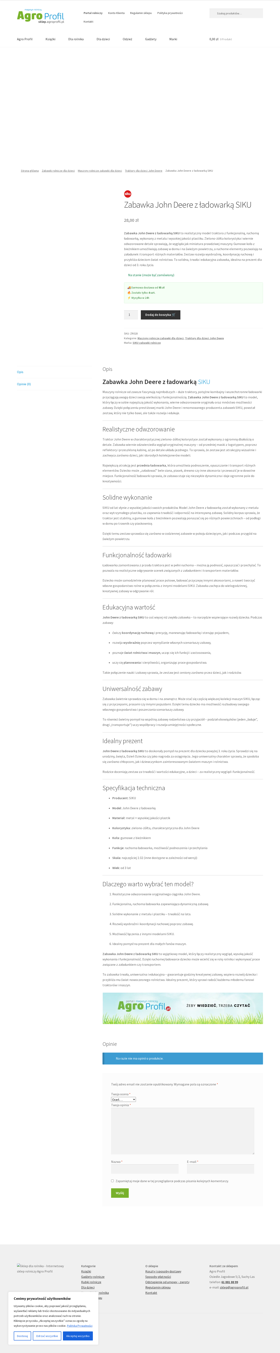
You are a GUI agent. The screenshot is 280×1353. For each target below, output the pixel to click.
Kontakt (88, 21)
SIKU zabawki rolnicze (147, 343)
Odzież (127, 39)
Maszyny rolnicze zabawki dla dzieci (100, 170)
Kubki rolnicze (91, 1282)
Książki (50, 39)
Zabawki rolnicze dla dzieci (58, 170)
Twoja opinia (121, 1105)
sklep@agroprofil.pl (234, 1287)
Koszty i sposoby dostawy (163, 1271)
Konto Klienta (116, 13)
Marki (173, 39)
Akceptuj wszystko (78, 1336)
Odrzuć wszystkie (47, 1336)
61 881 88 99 (229, 1282)
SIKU (204, 382)
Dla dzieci (103, 39)
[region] (53, 1318)
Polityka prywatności (170, 13)
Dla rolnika (76, 39)
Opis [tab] (20, 372)
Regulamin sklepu (141, 13)
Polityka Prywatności (79, 1326)
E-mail (192, 1162)
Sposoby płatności (158, 1277)
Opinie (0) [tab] (24, 384)
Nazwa (117, 1162)
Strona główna (30, 170)
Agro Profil (25, 39)
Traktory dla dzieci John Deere (143, 170)
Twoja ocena (121, 1094)
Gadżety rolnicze (93, 1277)
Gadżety (150, 39)
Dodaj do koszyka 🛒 (160, 315)
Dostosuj (22, 1336)
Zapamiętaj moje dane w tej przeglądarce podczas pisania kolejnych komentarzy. (172, 1181)
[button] (21, 98)
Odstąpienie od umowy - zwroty (167, 1282)
